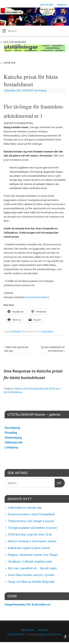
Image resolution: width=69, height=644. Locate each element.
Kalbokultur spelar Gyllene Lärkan (29, 548)
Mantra (43, 634)
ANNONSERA (46, 4)
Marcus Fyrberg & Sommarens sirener (32, 541)
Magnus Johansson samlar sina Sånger (33, 554)
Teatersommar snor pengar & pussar (31, 521)
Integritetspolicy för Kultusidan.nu (27, 604)
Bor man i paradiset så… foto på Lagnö (32, 568)
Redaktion (62, 4)
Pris (24, 331)
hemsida (30, 297)
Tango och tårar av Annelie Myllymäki (31, 581)
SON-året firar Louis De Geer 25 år (30, 534)
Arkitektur (16, 331)
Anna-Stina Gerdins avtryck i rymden (31, 575)
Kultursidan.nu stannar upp (24, 507)
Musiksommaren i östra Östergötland (31, 514)
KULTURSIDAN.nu (16, 634)
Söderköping (13, 437)
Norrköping (40, 90)
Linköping (11, 447)
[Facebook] (64, 13)
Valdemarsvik (13, 442)
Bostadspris (42, 297)
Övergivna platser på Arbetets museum (32, 527)
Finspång (11, 432)
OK (58, 483)
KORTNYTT (28, 90)
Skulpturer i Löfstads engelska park (30, 561)
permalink (47, 331)
